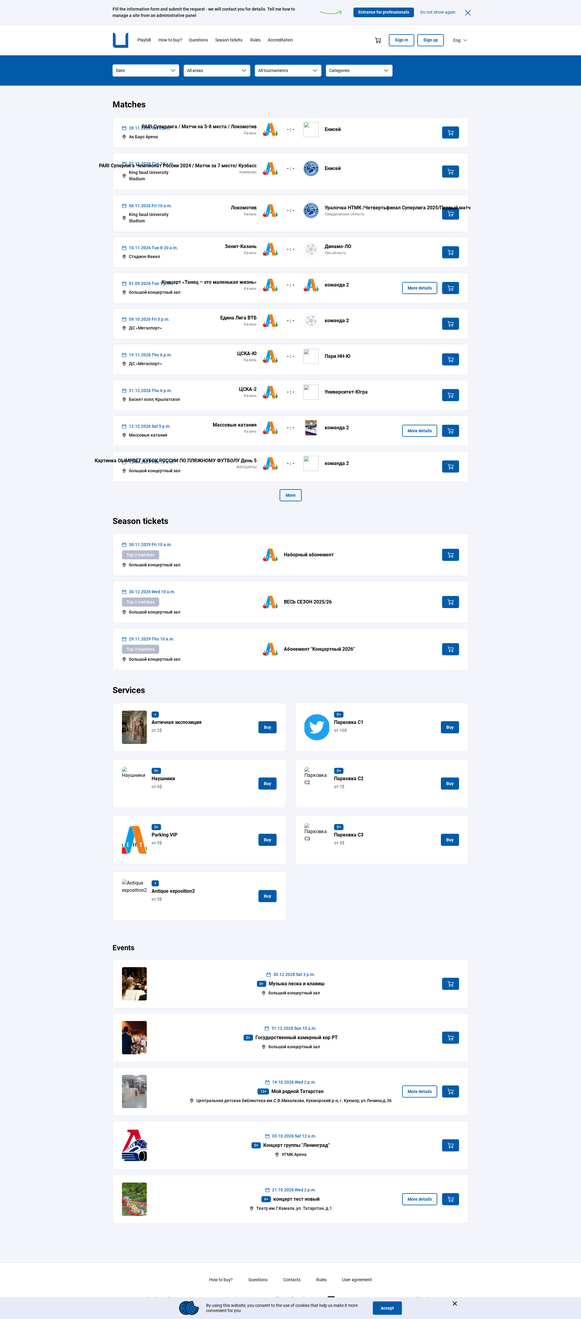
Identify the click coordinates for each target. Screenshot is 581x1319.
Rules (321, 1279)
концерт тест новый (296, 1199)
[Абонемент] (270, 649)
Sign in (401, 40)
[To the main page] (125, 40)
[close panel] (468, 12)
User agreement (357, 1279)
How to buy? (221, 1279)
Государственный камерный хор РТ (296, 1037)
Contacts (291, 1279)
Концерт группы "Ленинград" (296, 1145)
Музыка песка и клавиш (296, 984)
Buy (267, 727)
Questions (258, 1279)
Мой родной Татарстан (297, 1091)
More (291, 495)
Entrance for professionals (383, 12)
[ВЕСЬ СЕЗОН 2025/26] (270, 602)
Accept (387, 1308)
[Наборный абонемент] (270, 554)
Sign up (430, 40)
